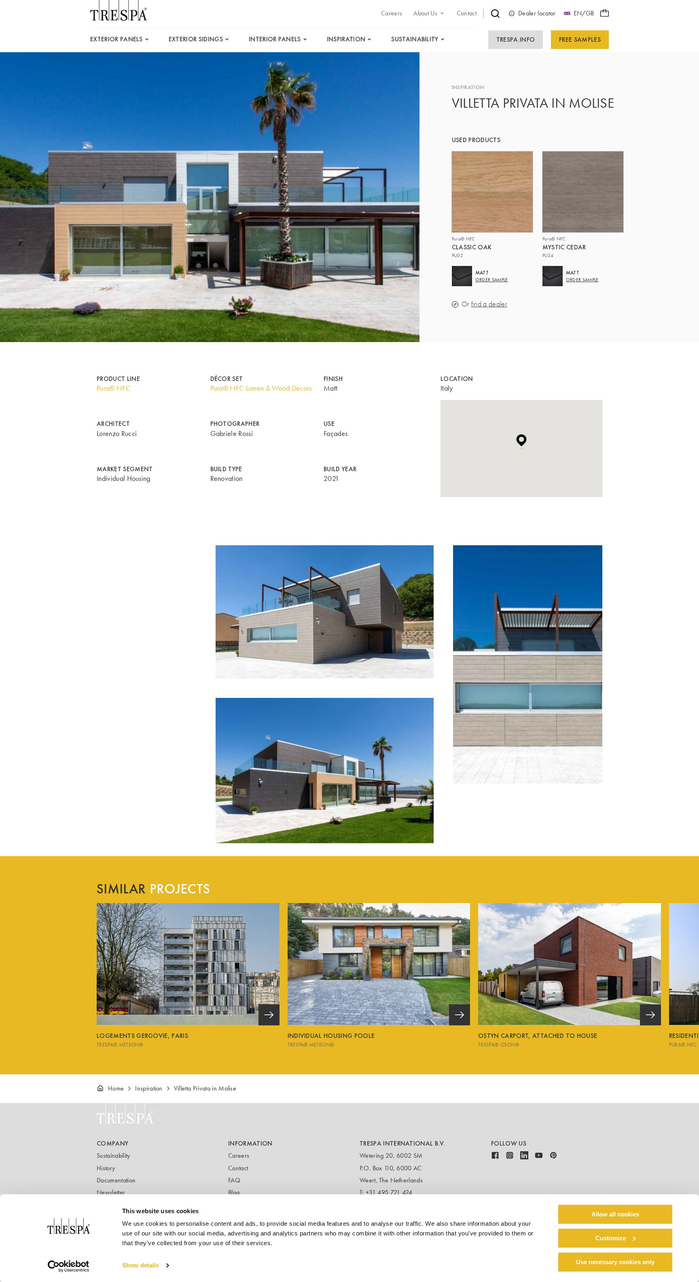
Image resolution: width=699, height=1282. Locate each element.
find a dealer (489, 304)
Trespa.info (515, 39)
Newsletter (111, 1192)
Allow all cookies (615, 1214)
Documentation (116, 1180)
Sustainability (113, 1155)
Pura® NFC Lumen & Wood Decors (261, 388)
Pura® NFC (114, 388)
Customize (610, 1238)
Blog (233, 1192)
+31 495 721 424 (389, 1192)
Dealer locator (536, 13)
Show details (140, 1265)
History (106, 1168)
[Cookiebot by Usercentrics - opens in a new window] (68, 1266)
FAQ (234, 1180)
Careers (238, 1155)
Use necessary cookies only (615, 1262)
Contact (238, 1168)
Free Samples (580, 39)
